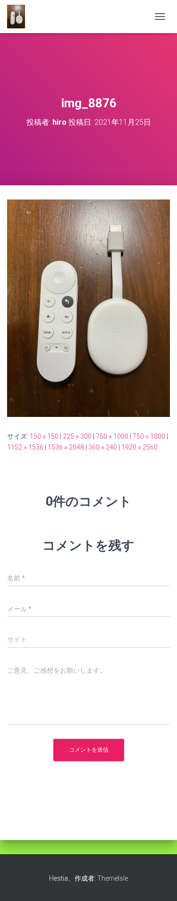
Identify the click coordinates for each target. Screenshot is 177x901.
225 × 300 (77, 436)
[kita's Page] (19, 16)
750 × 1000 (112, 436)
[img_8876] (88, 308)
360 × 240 (102, 447)
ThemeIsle (112, 878)
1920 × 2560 (139, 447)
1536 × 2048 (66, 447)
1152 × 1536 (25, 447)
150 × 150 (44, 436)
